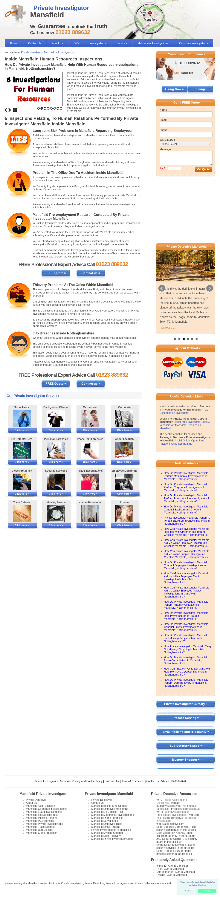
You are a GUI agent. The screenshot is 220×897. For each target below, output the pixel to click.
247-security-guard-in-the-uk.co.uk (177, 840)
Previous (6, 110)
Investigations (98, 43)
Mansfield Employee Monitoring (109, 808)
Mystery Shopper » (186, 759)
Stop (15, 110)
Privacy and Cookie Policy (87, 781)
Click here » (22, 430)
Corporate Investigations (193, 43)
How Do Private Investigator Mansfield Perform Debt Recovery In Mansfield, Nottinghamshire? (186, 682)
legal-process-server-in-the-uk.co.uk (174, 852)
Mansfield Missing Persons (41, 817)
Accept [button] (207, 891)
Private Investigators (46, 781)
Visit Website (167, 328)
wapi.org (194, 814)
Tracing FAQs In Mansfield (171, 874)
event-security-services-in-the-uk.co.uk (176, 846)
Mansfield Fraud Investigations (44, 811)
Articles (164, 781)
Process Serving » (186, 717)
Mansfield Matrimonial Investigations (112, 814)
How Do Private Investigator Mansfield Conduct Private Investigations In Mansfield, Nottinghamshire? (186, 627)
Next (9, 110)
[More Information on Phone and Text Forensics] (90, 450)
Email (163, 120)
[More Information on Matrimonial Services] (90, 418)
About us (65, 781)
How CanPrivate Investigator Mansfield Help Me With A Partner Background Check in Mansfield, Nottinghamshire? (186, 531)
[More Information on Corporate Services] (124, 418)
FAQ (76, 43)
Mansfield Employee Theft (106, 823)
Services (122, 43)
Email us (185, 73)
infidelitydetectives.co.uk (185, 808)
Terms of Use (112, 781)
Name (163, 109)
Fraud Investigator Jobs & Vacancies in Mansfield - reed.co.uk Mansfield (185, 425)
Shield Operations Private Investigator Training (182, 442)
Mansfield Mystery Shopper (107, 832)
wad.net (175, 802)
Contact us (152, 781)
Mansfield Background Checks (109, 805)
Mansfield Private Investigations (44, 823)
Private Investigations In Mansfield (111, 829)
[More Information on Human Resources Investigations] (90, 513)
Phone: (164, 130)
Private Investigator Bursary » (186, 704)
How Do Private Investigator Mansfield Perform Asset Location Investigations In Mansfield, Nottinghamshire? (187, 498)
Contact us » (90, 273)
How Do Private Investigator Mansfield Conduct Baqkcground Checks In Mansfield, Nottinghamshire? (186, 509)
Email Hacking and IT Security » (186, 731)
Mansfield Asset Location (40, 805)
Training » (200, 89)
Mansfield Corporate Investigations (46, 808)
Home (13, 43)
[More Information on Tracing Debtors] (22, 513)
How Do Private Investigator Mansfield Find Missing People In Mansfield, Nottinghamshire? (186, 638)
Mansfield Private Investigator (44, 794)
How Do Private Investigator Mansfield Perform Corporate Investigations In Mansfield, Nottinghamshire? (186, 487)
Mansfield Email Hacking (105, 826)
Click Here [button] (202, 885)
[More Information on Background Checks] (56, 418)
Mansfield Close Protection (41, 832)
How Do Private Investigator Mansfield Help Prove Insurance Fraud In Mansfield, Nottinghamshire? (186, 615)
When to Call (167, 140)
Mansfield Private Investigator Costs (112, 838)
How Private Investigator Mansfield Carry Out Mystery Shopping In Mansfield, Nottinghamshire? (187, 649)
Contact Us (34, 43)
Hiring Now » (174, 89)
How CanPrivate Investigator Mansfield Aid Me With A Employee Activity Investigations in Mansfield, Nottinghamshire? (186, 592)
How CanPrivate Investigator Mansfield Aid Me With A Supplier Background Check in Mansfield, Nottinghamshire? (186, 554)
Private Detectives (101, 799)
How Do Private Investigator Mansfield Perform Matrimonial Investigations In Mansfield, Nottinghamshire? (186, 476)
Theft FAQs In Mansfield (170, 868)
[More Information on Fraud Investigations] (90, 482)
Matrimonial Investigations (153, 43)
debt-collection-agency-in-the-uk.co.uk (175, 834)
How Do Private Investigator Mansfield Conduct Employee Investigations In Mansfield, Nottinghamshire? (186, 565)
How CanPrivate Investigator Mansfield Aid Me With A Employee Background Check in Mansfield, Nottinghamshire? (186, 543)
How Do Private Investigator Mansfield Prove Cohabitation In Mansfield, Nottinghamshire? (186, 660)
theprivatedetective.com (170, 823)
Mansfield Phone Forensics (107, 817)
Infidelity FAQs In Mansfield (172, 865)
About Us (57, 43)
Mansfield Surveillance (104, 820)
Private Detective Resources (174, 794)
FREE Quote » (56, 273)
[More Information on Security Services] (56, 482)
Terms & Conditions (133, 781)
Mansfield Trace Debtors (40, 826)
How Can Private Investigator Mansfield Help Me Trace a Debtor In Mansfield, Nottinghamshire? (187, 671)
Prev (161, 288)
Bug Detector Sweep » (186, 745)
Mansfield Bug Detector (39, 829)
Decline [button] (188, 891)
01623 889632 (188, 63)
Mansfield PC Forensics (40, 820)
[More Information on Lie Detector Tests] (22, 450)
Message (165, 149)
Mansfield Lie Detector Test (42, 814)
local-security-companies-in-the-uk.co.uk (176, 828)
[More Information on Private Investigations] (124, 513)
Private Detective (36, 799)
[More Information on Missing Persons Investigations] (56, 513)
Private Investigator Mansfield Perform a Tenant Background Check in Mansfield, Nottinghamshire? (187, 520)
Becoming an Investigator (174, 412)
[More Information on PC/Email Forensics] (56, 450)
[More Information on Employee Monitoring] (124, 482)
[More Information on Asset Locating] (124, 450)
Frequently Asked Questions (174, 860)
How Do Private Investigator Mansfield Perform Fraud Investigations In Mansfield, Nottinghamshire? (186, 604)
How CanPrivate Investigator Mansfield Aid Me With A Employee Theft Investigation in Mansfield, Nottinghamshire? (186, 578)
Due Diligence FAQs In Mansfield (175, 871)
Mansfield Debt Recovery (106, 835)
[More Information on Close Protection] (22, 482)
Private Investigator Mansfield (38, 52)
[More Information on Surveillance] (22, 418)
